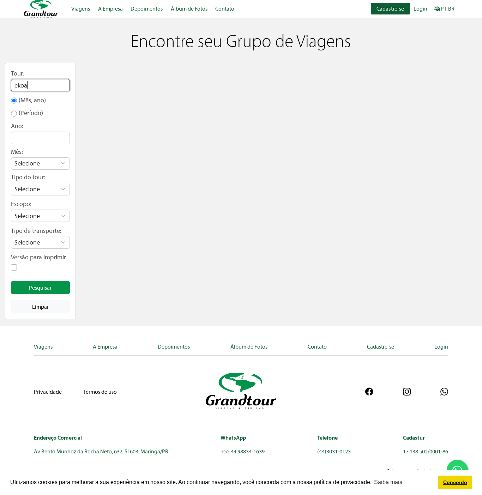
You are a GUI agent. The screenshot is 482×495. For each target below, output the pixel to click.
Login (420, 8)
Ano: (17, 126)
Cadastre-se (390, 8)
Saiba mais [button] (388, 482)
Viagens (80, 8)
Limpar (40, 306)
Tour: (17, 73)
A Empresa (110, 8)
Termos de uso (100, 391)
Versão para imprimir (38, 257)
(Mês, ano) (32, 100)
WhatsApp (233, 437)
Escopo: (21, 204)
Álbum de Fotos (189, 8)
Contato (224, 8)
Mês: (17, 151)
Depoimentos (147, 8)
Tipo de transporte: (36, 231)
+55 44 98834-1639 (243, 451)
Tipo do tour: (28, 177)
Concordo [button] (455, 482)
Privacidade (48, 391)
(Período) (31, 113)
